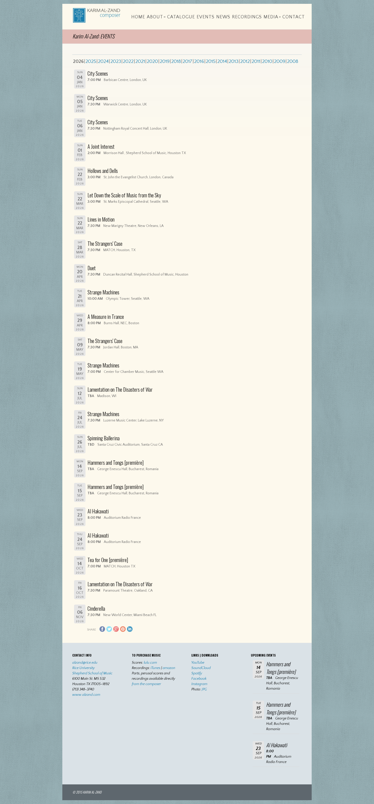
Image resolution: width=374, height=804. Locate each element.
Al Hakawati (98, 511)
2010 (267, 61)
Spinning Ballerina (104, 438)
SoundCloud (201, 668)
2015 (210, 61)
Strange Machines (103, 292)
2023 (115, 61)
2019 (164, 61)
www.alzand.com (86, 695)
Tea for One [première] (108, 560)
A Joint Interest (101, 146)
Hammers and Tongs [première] (116, 462)
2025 (90, 61)
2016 (199, 61)
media (272, 17)
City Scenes (98, 73)
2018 (176, 61)
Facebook (199, 679)
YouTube (197, 663)
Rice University (83, 668)
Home (138, 17)
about (156, 17)
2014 (222, 61)
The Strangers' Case (105, 243)
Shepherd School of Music (92, 673)
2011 (256, 61)
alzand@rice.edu (84, 663)
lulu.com (150, 663)
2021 (140, 61)
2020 (152, 61)
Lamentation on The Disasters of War (120, 389)
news (223, 17)
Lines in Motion (101, 219)
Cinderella (96, 608)
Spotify (196, 673)
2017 (187, 61)
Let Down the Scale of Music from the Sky (124, 195)
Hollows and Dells (103, 170)
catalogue (181, 17)
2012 (245, 61)
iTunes (155, 668)
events (205, 17)
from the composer (146, 684)
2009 (279, 61)
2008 (292, 61)
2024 (103, 61)
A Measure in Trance (106, 316)
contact (293, 17)
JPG (204, 689)
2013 (233, 61)
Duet (92, 268)
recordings (247, 17)
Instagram (199, 684)
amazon (169, 668)
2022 (128, 61)
